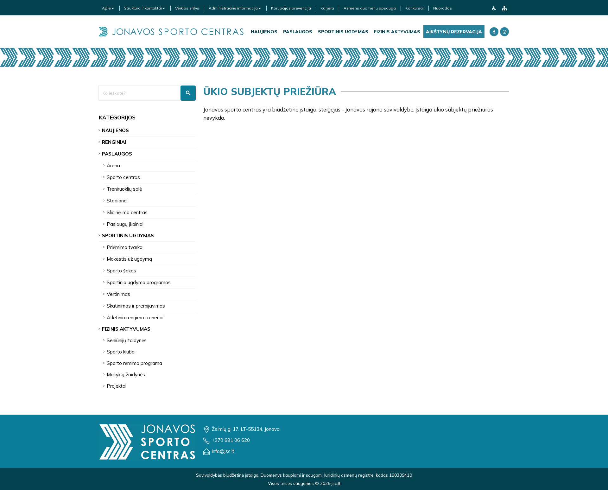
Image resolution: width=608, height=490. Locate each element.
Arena (113, 165)
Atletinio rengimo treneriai (135, 318)
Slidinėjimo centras (127, 212)
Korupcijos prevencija (291, 8)
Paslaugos (297, 32)
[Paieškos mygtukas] (188, 93)
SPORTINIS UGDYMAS (128, 235)
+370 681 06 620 (231, 440)
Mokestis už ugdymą (129, 259)
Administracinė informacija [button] (234, 8)
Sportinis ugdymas (343, 32)
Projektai (116, 386)
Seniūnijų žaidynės (127, 340)
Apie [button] (107, 8)
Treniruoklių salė (124, 189)
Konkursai (414, 8)
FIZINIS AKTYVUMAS (126, 329)
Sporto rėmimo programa (134, 363)
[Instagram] (504, 31)
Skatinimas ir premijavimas (136, 306)
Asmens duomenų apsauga (370, 8)
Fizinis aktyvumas (397, 32)
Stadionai (117, 201)
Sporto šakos (121, 271)
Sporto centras (123, 177)
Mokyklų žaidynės (126, 375)
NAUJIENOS (115, 130)
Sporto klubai (121, 352)
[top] (597, 483)
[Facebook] (494, 31)
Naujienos (264, 32)
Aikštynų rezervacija (454, 32)
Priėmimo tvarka (124, 247)
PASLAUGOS (117, 154)
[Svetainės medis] (504, 8)
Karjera (327, 8)
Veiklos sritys (187, 8)
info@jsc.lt (223, 451)
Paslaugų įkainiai (125, 224)
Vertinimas (118, 294)
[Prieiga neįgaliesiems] (494, 8)
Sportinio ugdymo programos (139, 282)
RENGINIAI (114, 142)
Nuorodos (442, 8)
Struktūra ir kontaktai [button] (143, 8)
